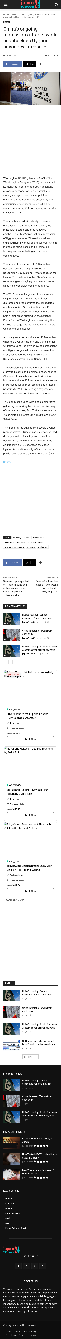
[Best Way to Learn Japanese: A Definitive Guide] (11, 1174)
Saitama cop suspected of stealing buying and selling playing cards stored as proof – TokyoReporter (16, 588)
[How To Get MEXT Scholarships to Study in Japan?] (11, 1158)
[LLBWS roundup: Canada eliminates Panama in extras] (11, 619)
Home (6, 14)
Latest (14, 14)
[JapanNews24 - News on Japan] (30, 1249)
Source (7, 462)
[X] (42, 1266)
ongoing (21, 542)
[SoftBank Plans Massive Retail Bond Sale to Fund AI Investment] (11, 1045)
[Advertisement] (30, 141)
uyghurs (31, 547)
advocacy (17, 537)
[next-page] (10, 662)
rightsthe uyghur (35, 542)
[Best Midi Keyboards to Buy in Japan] (11, 1143)
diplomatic (9, 542)
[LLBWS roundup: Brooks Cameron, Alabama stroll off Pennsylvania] (11, 651)
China (26, 537)
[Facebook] (18, 1266)
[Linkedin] (34, 1266)
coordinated (38, 537)
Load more (29, 1056)
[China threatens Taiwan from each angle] (11, 635)
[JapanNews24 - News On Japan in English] (30, 4)
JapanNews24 (28, 622)
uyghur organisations (14, 547)
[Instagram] (26, 1266)
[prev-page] (5, 662)
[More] (40, 64)
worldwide (42, 547)
